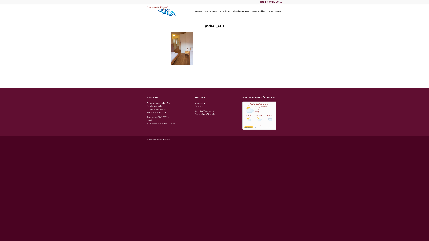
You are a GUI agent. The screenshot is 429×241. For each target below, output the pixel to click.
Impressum (200, 103)
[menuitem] (198, 11)
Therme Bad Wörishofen (205, 114)
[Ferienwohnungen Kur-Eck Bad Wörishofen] (163, 11)
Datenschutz (200, 106)
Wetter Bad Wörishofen (259, 104)
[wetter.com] (248, 127)
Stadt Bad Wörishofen (204, 111)
